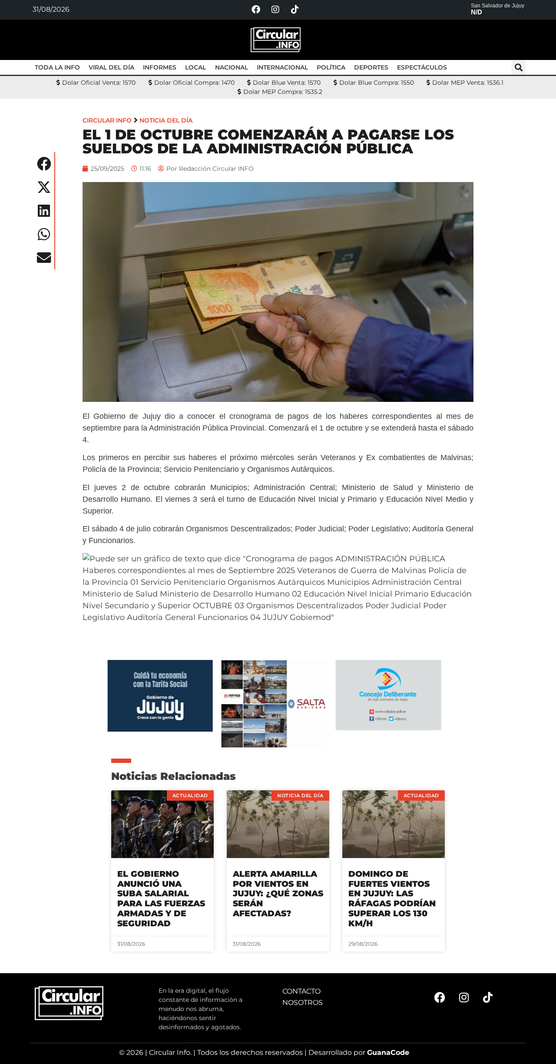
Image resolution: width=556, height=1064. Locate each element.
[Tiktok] (295, 9)
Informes (159, 67)
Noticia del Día (165, 120)
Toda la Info (57, 67)
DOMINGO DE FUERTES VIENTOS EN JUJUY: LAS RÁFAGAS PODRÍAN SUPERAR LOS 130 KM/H (392, 898)
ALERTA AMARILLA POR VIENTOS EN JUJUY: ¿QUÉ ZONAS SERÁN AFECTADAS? (278, 893)
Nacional (231, 67)
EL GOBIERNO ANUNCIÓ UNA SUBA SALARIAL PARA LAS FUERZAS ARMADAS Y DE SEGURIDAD (161, 898)
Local (195, 67)
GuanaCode (388, 1052)
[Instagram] (275, 9)
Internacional (282, 67)
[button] (518, 67)
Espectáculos (422, 67)
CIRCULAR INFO (107, 120)
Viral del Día (111, 67)
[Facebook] (256, 9)
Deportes (371, 67)
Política (331, 67)
